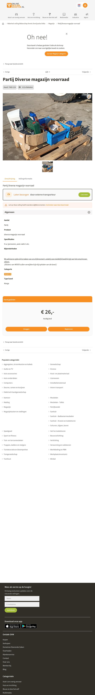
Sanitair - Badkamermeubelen (62, 416)
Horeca (53, 369)
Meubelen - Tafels (57, 402)
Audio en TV (8, 369)
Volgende (85, 72)
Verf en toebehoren (57, 431)
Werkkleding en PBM (58, 449)
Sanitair (53, 411)
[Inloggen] (85, 5)
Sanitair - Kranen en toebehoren (63, 421)
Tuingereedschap (10, 454)
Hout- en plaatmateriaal (59, 373)
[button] (79, 5)
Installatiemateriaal (58, 383)
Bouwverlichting (56, 435)
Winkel (53, 459)
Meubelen (54, 397)
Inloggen (26, 329)
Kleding (7, 402)
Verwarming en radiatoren (60, 445)
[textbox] (47, 244)
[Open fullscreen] (89, 96)
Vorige (7, 72)
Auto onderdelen (10, 378)
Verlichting (54, 440)
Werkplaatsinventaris (58, 454)
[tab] (10, 178)
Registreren (69, 329)
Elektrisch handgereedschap (15, 392)
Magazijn (51, 23)
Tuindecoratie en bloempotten (16, 449)
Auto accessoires (10, 373)
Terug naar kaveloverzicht (14, 64)
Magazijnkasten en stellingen (15, 411)
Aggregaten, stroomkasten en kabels (18, 364)
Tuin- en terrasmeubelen (13, 440)
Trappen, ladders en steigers (15, 445)
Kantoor (7, 397)
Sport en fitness (10, 435)
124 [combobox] (46, 72)
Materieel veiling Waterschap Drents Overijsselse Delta (26, 23)
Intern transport (56, 387)
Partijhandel (55, 407)
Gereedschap (55, 364)
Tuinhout (7, 459)
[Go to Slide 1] (47, 167)
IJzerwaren (54, 378)
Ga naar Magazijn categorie (56, 54)
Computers (8, 383)
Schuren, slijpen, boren (59, 425)
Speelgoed (8, 431)
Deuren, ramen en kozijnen (14, 387)
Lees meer (84, 195)
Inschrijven (11, 610)
